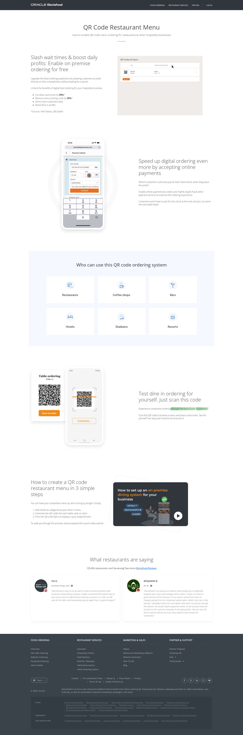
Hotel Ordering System (87, 669)
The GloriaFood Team (93, 678)
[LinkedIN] (197, 680)
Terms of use (95, 681)
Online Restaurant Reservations (149, 705)
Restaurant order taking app (178, 702)
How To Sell (128, 661)
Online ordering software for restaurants (127, 702)
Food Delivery (83, 657)
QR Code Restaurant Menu (76, 707)
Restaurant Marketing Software (138, 653)
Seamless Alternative (112, 721)
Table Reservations (86, 665)
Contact (75, 678)
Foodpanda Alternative (132, 721)
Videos (126, 649)
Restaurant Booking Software (175, 705)
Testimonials (175, 661)
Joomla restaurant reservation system (113, 710)
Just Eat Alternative (151, 721)
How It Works (37, 665)
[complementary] (114, 681)
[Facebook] (184, 680)
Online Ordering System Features (103, 705)
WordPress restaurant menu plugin (103, 715)
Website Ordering (39, 657)
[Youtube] (209, 680)
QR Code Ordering (39, 653)
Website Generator (132, 657)
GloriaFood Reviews (146, 568)
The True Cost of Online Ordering (174, 721)
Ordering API (175, 653)
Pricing (195, 5)
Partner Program (177, 649)
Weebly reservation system (147, 707)
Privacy (137, 678)
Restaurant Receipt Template (101, 707)
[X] (190, 680)
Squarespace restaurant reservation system (178, 707)
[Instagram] (203, 680)
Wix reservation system (124, 707)
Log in (209, 5)
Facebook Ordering (40, 661)
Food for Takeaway (85, 661)
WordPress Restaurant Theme (184, 715)
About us (111, 678)
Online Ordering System (74, 702)
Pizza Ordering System (155, 702)
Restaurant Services (178, 5)
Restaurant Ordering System (97, 702)
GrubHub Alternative (92, 721)
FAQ (171, 657)
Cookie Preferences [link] (114, 681)
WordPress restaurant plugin (76, 715)
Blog (125, 665)
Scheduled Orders (85, 653)
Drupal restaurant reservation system (80, 710)
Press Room (124, 678)
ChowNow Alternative (73, 721)
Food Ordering (157, 5)
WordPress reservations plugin (132, 715)
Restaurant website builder (76, 705)
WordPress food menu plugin (158, 715)
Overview (35, 649)
